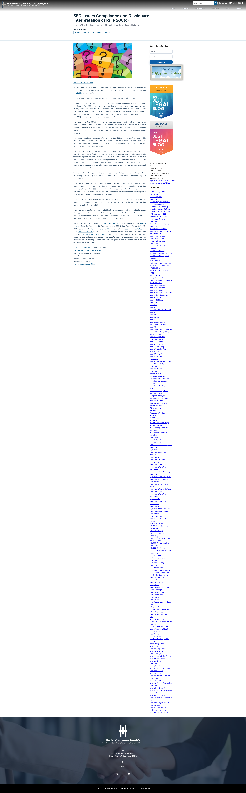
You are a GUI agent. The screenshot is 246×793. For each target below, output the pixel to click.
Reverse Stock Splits (157, 523)
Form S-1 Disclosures (157, 344)
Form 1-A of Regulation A (159, 285)
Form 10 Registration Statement (161, 293)
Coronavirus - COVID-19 (158, 229)
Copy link (107, 32)
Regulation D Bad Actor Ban (160, 509)
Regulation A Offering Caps (159, 464)
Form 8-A (153, 312)
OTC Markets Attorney (158, 420)
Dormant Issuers (155, 261)
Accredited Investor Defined (160, 209)
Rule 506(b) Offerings (157, 533)
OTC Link (153, 415)
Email (99, 32)
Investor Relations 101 (157, 406)
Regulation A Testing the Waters (161, 489)
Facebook (86, 32)
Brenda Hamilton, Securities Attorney (87, 250)
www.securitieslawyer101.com (132, 229)
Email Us (223, 3)
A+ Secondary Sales (157, 204)
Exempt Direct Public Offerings (161, 280)
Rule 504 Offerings (156, 531)
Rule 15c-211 (154, 528)
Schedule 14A (154, 600)
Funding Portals (155, 374)
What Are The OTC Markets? (160, 712)
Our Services (200, 8)
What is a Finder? (156, 681)
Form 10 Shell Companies (159, 295)
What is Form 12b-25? (157, 695)
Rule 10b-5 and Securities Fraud (161, 526)
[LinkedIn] (129, 774)
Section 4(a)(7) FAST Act (158, 592)
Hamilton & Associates (82, 248)
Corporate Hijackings (157, 241)
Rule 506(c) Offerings (157, 548)
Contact (239, 8)
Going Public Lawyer (157, 396)
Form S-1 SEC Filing (157, 347)
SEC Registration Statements (160, 570)
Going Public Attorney (157, 376)
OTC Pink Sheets (156, 425)
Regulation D (154, 506)
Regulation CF (155, 499)
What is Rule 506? (156, 671)
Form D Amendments (157, 322)
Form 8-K (153, 315)
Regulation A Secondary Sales (160, 477)
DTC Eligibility (155, 268)
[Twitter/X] (117, 774)
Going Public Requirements (159, 378)
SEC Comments (155, 555)
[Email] (123, 774)
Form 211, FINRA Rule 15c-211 (160, 310)
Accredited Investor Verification (161, 212)
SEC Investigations (156, 568)
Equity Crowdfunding (157, 278)
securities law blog (112, 223)
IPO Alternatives (155, 408)
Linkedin (153, 410)
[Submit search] (215, 3)
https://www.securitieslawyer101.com (163, 181)
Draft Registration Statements (160, 263)
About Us (185, 8)
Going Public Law (156, 393)
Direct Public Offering (157, 251)
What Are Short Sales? (158, 619)
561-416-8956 (236, 3)
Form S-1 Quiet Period (157, 354)
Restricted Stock (155, 514)
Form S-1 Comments (157, 342)
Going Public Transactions (159, 398)
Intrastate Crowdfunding (158, 403)
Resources (215, 8)
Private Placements (156, 442)
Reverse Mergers (156, 516)
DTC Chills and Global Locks (160, 266)
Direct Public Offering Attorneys (161, 253)
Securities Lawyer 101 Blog (83, 82)
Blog (227, 8)
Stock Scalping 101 (156, 631)
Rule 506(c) (77, 93)
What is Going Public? (157, 649)
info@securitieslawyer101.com (101, 229)
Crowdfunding (155, 243)
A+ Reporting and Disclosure (160, 202)
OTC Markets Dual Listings (159, 423)
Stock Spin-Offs (155, 636)
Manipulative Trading (157, 413)
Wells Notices (154, 646)
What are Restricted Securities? (161, 668)
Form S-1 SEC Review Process (160, 361)
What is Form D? (155, 673)
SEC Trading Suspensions (159, 575)
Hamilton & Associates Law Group (95, 234)
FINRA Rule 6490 (156, 283)
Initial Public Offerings (157, 401)
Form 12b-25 (154, 317)
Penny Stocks (154, 437)
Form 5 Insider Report (157, 290)
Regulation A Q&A (156, 491)
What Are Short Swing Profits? (160, 656)
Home (173, 8)
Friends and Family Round (159, 391)
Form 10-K (153, 305)
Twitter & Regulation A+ (158, 644)
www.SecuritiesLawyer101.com (84, 264)
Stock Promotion (156, 634)
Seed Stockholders (156, 595)
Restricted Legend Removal (159, 511)
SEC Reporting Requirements (160, 572)
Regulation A (154, 450)
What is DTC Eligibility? (158, 688)
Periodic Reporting (156, 440)
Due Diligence (155, 275)
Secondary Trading (156, 582)
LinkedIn (77, 32)
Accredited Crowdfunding (159, 207)
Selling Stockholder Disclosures (161, 612)
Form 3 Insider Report (157, 288)
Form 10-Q (153, 307)
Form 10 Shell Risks (156, 297)
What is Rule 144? (156, 666)
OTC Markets (154, 418)
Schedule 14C (154, 607)
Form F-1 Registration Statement (161, 329)
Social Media (154, 597)
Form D (152, 320)
